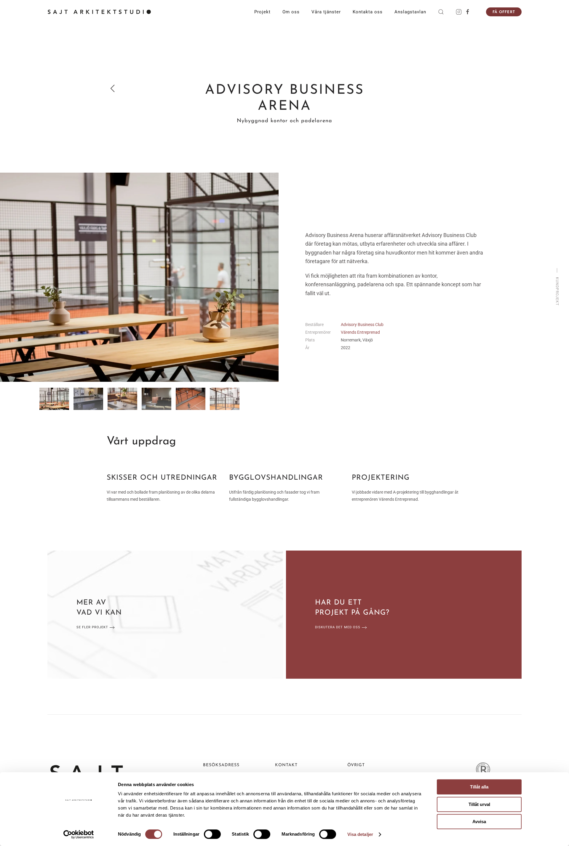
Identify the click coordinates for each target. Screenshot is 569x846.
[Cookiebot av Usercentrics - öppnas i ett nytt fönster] (79, 834)
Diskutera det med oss (337, 627)
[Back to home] (99, 12)
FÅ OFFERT (504, 12)
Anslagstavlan (410, 12)
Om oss (291, 12)
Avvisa (479, 821)
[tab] (54, 399)
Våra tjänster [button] (326, 12)
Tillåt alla (479, 786)
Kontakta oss (368, 12)
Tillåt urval (479, 804)
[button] (441, 12)
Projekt (262, 12)
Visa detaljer (360, 834)
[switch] (212, 834)
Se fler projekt (92, 627)
